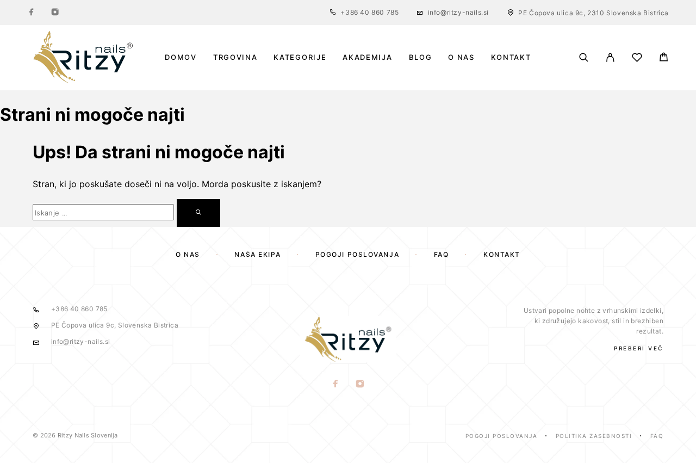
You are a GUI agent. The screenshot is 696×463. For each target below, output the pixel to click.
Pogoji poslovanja (357, 254)
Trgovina (235, 57)
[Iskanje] (583, 57)
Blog (420, 57)
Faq (657, 436)
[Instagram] (55, 12)
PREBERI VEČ (638, 348)
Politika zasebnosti (594, 436)
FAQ (441, 254)
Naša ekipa (257, 254)
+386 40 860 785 (369, 12)
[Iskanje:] (103, 212)
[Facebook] (31, 12)
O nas (461, 57)
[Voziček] (663, 58)
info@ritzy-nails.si (458, 12)
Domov (180, 57)
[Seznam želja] (637, 59)
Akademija (367, 57)
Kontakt (511, 57)
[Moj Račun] (610, 57)
